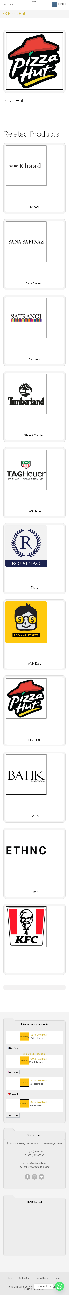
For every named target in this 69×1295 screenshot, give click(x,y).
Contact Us (24, 1278)
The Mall (58, 1278)
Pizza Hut (34, 739)
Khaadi (34, 207)
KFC (34, 968)
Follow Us (13, 1072)
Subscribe (15, 1094)
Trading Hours (41, 1278)
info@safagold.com (37, 1163)
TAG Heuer (34, 511)
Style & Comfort (34, 435)
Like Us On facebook (34, 1053)
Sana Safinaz (34, 283)
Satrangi (34, 359)
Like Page (13, 1048)
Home (10, 1278)
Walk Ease (34, 663)
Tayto (34, 587)
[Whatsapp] (59, 1286)
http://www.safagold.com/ (37, 1167)
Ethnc (34, 892)
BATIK (34, 816)
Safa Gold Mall (38, 1034)
